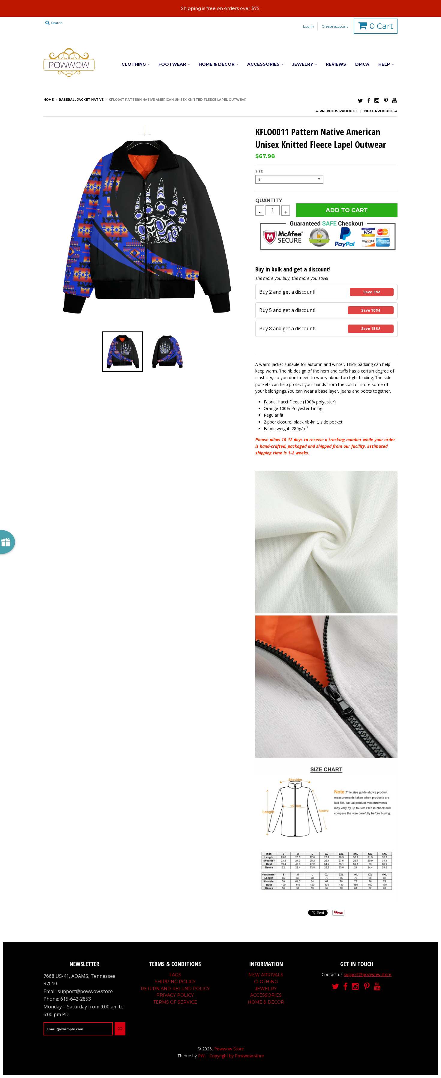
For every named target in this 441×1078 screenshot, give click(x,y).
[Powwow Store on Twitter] (360, 100)
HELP (384, 64)
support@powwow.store (368, 974)
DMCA (362, 64)
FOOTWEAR (172, 64)
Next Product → (381, 111)
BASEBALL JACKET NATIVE (81, 100)
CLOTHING (134, 64)
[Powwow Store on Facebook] (368, 100)
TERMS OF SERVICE (175, 1002)
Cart (381, 26)
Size (259, 171)
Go (120, 1028)
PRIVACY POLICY (175, 995)
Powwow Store (229, 1049)
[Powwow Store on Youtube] (395, 100)
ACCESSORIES (263, 64)
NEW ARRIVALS (265, 975)
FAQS (175, 975)
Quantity (268, 200)
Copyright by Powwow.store (236, 1056)
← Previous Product (336, 111)
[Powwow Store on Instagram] (377, 100)
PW (201, 1056)
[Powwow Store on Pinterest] (386, 100)
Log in (308, 26)
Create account (335, 26)
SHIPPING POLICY (175, 981)
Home (49, 100)
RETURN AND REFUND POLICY (175, 988)
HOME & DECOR (217, 64)
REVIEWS (336, 64)
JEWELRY (302, 64)
